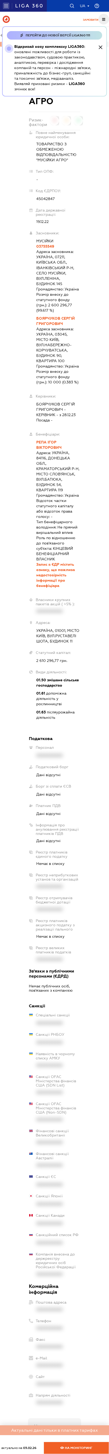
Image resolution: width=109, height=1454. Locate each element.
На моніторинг (78, 1448)
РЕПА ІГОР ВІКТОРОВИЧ (49, 445)
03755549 (45, 246)
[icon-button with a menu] (103, 19)
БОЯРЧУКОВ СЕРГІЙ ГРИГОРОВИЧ (55, 321)
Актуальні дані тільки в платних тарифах (54, 1430)
